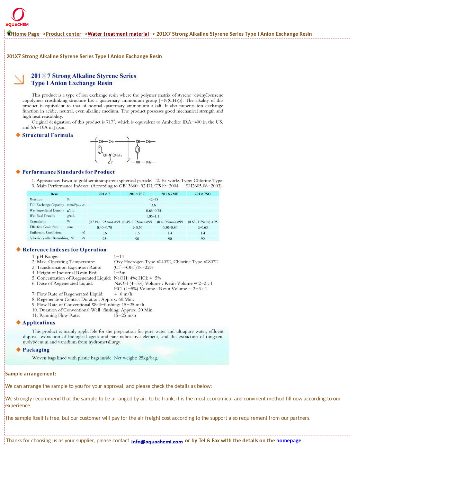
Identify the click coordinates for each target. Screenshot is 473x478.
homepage (288, 441)
